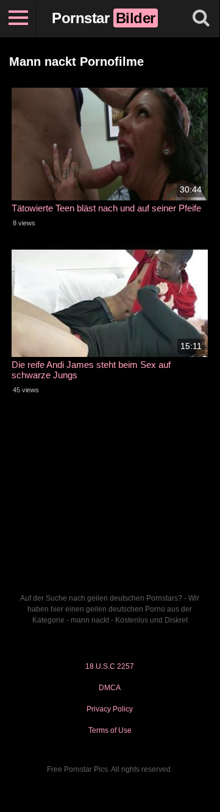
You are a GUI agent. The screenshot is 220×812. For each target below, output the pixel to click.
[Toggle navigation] (18, 18)
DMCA (110, 687)
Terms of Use (110, 730)
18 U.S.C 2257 (109, 666)
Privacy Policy (110, 709)
